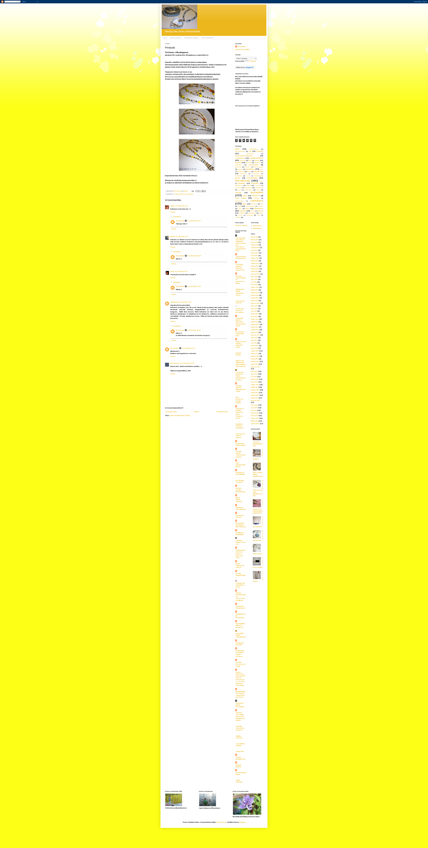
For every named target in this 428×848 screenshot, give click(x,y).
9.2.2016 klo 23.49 (194, 286)
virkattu (238, 217)
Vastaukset (177, 217)
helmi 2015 (255, 327)
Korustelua (240, 332)
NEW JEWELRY (241, 492)
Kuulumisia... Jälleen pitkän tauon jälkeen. (241, 364)
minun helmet (241, 691)
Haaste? (238, 517)
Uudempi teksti (171, 412)
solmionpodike (250, 206)
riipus (244, 204)
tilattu (247, 208)
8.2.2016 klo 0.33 (182, 206)
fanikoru (242, 160)
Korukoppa (240, 480)
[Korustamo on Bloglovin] (244, 68)
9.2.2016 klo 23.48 (194, 256)
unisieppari (252, 213)
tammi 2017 (255, 269)
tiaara (240, 208)
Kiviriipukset (253, 149)
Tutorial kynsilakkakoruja (257, 443)
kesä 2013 (254, 382)
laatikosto (257, 185)
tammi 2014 (255, 361)
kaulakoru (250, 169)
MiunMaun (174, 302)
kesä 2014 (254, 348)
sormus (260, 206)
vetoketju (249, 215)
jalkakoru (248, 167)
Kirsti (172, 271)
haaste (257, 160)
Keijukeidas (240, 289)
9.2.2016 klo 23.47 (194, 221)
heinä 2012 (255, 413)
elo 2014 (254, 343)
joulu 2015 (254, 300)
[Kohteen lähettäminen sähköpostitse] (196, 191)
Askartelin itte (241, 256)
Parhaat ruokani (241, 225)
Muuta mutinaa (175, 38)
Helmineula (240, 643)
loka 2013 (254, 371)
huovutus (238, 167)
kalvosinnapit (258, 167)
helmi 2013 (255, 392)
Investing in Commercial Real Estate (240, 695)
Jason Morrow (221, 822)
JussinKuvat (240, 472)
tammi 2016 (255, 298)
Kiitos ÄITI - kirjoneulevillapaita (240, 324)
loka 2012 (254, 405)
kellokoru (241, 171)
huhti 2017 (254, 261)
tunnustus (242, 211)
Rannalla (239, 645)
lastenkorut (248, 187)
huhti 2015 (254, 322)
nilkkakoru (256, 195)
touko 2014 (255, 351)
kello (261, 169)
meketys (239, 713)
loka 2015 (254, 306)
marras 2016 (255, 274)
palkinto (256, 198)
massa (258, 190)
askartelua (250, 153)
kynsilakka (255, 183)
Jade (237, 463)
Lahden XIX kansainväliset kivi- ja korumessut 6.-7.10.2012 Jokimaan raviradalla (241, 679)
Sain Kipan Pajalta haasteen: (239, 654)
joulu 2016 (254, 271)
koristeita (238, 176)
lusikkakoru (248, 190)
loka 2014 (254, 337)
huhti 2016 (254, 290)
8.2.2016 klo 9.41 (181, 271)
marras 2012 (255, 400)
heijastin (238, 162)
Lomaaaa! (239, 482)
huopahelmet (253, 165)
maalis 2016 (255, 292)
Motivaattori (257, 554)
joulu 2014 (254, 332)
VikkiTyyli (239, 507)
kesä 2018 (254, 242)
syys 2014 (254, 340)
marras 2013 (255, 367)
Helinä (172, 236)
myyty (245, 195)
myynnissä (256, 192)
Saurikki (239, 726)
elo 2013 (254, 376)
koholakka (243, 173)
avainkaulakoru (179, 194)
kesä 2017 (254, 255)
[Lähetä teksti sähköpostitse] (192, 191)
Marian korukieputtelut (241, 594)
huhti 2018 (254, 245)
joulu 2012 (254, 398)
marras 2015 (255, 303)
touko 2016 (255, 287)
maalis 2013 (255, 390)
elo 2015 (254, 311)
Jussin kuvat (257, 226)
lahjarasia (238, 187)
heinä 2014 (255, 345)
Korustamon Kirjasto (191, 38)
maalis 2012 (255, 423)
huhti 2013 (254, 387)
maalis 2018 (255, 247)
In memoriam (240, 258)
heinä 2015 (255, 314)
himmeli (248, 162)
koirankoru (255, 173)
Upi (250, 151)
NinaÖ (238, 498)
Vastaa (172, 212)
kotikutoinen (240, 550)
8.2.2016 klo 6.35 (182, 236)
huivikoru (238, 165)
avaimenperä (240, 158)
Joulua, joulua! (241, 445)
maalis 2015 (255, 324)
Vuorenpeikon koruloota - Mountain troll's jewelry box (241, 241)
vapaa (261, 213)
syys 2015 (254, 308)
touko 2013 (255, 384)
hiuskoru (257, 162)
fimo (250, 160)
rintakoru (254, 204)
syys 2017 (254, 250)
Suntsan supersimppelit (241, 277)
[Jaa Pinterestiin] (205, 191)
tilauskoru (258, 208)
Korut (165, 38)
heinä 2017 (255, 253)
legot (239, 190)
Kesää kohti (240, 617)
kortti (248, 176)
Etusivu (196, 412)
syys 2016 (254, 279)
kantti (238, 564)
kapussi (240, 169)
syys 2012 (254, 408)
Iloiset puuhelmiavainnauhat (240, 378)
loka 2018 (254, 237)
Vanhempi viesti (222, 412)
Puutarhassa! (240, 608)
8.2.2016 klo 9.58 (185, 302)
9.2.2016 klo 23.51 (194, 330)
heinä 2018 (255, 239)
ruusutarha (240, 751)
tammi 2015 (255, 330)
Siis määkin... (240, 707)
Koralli (238, 573)
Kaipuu (238, 403)
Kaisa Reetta (174, 363)
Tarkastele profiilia (242, 49)
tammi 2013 (255, 395)
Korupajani (240, 443)
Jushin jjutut (240, 651)
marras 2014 (255, 335)
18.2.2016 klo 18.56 (187, 363)
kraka (261, 181)
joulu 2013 (254, 364)
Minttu (172, 206)
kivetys (238, 672)
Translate (252, 61)
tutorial (252, 211)
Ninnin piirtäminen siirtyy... (240, 293)
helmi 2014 (255, 359)
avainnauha (189, 194)
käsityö (248, 185)
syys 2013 (254, 374)
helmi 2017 (255, 266)
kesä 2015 (254, 316)
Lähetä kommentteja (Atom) (180, 415)
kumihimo (241, 183)
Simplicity (239, 424)
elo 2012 (254, 410)
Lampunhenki (240, 637)
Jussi (237, 149)
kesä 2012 (254, 415)
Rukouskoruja (240, 151)
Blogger (242, 822)
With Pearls (240, 361)
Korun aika (240, 309)
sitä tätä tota (240, 434)
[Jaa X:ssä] (201, 191)
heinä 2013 (255, 379)
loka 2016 (254, 277)
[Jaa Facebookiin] (203, 191)
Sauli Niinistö (240, 474)
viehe (258, 215)
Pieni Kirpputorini (208, 38)
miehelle (238, 192)
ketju (249, 171)
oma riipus (240, 198)
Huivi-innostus (241, 527)
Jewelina (239, 662)
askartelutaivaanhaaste (243, 156)
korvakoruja (242, 181)
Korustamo (180, 221)
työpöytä (242, 213)
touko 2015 (255, 319)
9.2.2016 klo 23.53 (188, 348)
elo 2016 (254, 282)
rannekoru (256, 201)
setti (239, 206)
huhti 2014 (254, 353)
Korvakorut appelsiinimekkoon (241, 249)
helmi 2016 (255, 295)
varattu (240, 215)
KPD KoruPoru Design (239, 399)
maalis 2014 (255, 356)
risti (261, 204)
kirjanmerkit (258, 171)
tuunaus (260, 211)
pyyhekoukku (239, 201)
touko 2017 (255, 258)
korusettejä (252, 178)
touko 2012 (255, 418)
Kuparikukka (240, 623)
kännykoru (239, 185)
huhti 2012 (254, 421)
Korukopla (240, 515)
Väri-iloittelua (241, 509)
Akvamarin (240, 606)
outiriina (239, 540)
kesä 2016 (254, 284)
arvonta (259, 151)
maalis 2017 (255, 263)
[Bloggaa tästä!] (198, 191)
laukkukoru (259, 187)
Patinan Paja (240, 583)
